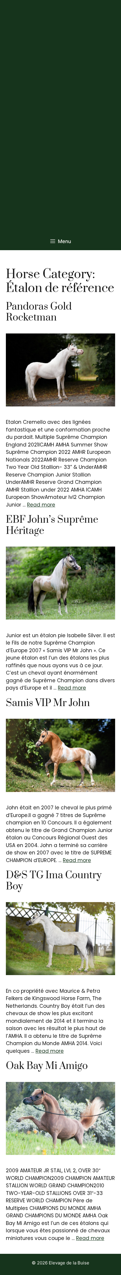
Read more (41, 504)
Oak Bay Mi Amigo (47, 1066)
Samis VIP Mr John (48, 703)
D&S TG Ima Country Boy (54, 881)
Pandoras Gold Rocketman (39, 312)
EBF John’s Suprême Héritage (52, 525)
